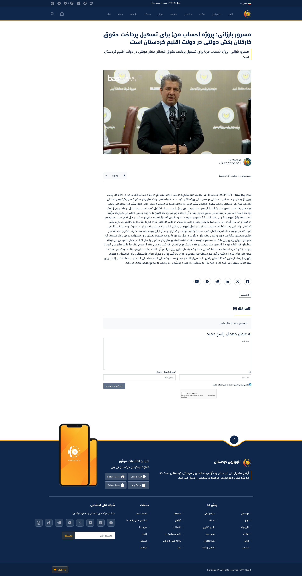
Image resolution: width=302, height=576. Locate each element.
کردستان (245, 294)
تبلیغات (143, 547)
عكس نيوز (217, 14)
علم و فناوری (209, 527)
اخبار (231, 14)
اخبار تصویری (209, 540)
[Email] (197, 281)
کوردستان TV (234, 159)
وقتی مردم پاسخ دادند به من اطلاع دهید (231, 384)
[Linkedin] (227, 281)
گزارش (178, 520)
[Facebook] (247, 281)
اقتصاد (202, 14)
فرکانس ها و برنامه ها (136, 520)
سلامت (245, 547)
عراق (247, 520)
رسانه (120, 14)
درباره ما (143, 527)
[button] (52, 14)
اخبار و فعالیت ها (173, 534)
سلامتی (188, 14)
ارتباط (144, 534)
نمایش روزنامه (208, 547)
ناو (250, 372)
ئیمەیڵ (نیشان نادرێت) (166, 372)
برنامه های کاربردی (172, 540)
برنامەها (133, 14)
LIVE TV (61, 569)
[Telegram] (217, 281)
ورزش (160, 14)
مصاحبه (177, 513)
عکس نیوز (210, 534)
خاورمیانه (245, 527)
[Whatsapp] (207, 281)
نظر (109, 14)
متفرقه (173, 14)
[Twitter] (237, 281)
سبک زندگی (209, 513)
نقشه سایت (141, 513)
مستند (147, 14)
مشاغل (143, 540)
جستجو (68, 535)
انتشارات (177, 527)
